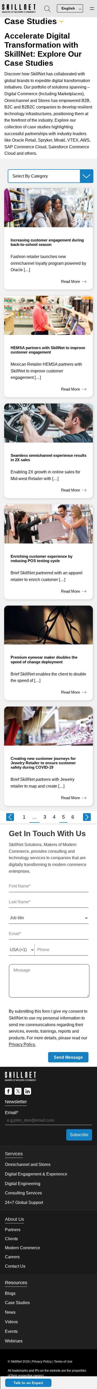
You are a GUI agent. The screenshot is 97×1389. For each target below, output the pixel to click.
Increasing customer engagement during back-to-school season (47, 242)
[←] (10, 817)
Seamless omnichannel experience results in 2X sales (48, 457)
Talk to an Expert (28, 1383)
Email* (11, 1112)
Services (14, 1153)
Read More (73, 282)
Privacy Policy (42, 1361)
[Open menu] (92, 8)
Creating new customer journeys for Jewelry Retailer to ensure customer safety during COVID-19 (43, 763)
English (68, 8)
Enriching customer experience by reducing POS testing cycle (41, 558)
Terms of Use (63, 1361)
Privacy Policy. (22, 1044)
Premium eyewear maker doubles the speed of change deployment (44, 659)
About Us (14, 1219)
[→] (87, 817)
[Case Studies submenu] (61, 21)
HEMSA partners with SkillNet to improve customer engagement (48, 350)
